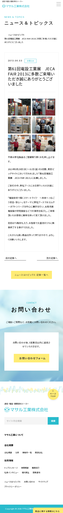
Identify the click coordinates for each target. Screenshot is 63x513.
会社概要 (8, 445)
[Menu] (58, 5)
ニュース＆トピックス (16, 34)
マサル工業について (13, 434)
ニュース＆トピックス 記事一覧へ (32, 274)
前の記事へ (11, 258)
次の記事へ (51, 258)
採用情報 (8, 460)
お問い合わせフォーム (32, 358)
